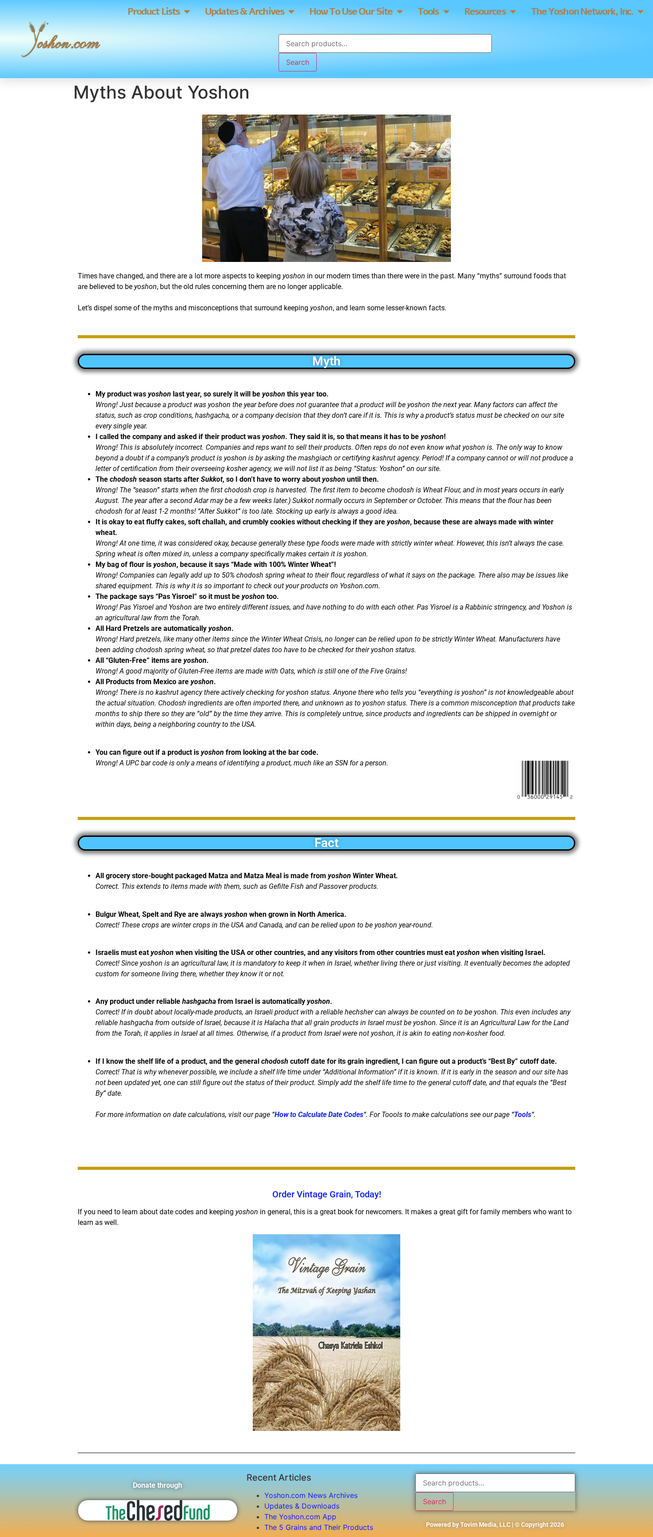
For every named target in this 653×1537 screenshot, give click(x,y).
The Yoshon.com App (300, 1516)
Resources (485, 11)
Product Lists (153, 11)
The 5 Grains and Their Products (318, 1527)
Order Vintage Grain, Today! (326, 1194)
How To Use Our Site (350, 11)
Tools (428, 11)
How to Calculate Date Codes (319, 1114)
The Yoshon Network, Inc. (582, 11)
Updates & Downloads (301, 1505)
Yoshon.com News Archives (311, 1495)
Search (297, 62)
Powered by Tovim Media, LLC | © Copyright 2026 (495, 1524)
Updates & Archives (244, 11)
